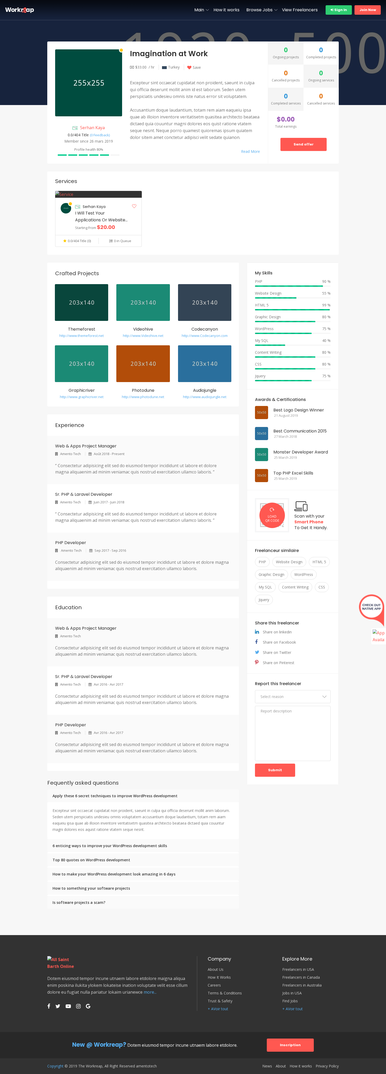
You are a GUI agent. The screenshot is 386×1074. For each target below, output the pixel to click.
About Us (215, 969)
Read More (250, 151)
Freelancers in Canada (301, 977)
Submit (275, 770)
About (281, 1066)
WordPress (303, 574)
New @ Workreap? (99, 1045)
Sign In (340, 9)
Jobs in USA (292, 993)
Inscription (290, 1044)
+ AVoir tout (218, 1009)
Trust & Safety (220, 1001)
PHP (262, 561)
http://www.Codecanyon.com (205, 335)
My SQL (265, 587)
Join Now (367, 9)
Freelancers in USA (298, 969)
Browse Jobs (259, 10)
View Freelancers (300, 10)
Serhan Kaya (92, 128)
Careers (214, 985)
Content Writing (295, 587)
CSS (322, 587)
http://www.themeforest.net (81, 335)
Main (199, 10)
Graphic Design (271, 574)
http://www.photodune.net (143, 397)
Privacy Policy (327, 1066)
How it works (226, 10)
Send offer (304, 144)
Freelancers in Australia (302, 985)
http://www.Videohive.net (143, 335)
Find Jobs (290, 1001)
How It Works (219, 977)
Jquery (264, 599)
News (267, 1066)
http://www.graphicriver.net (81, 397)
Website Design (289, 561)
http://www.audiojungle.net (204, 397)
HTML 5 (319, 561)
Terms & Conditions (225, 993)
